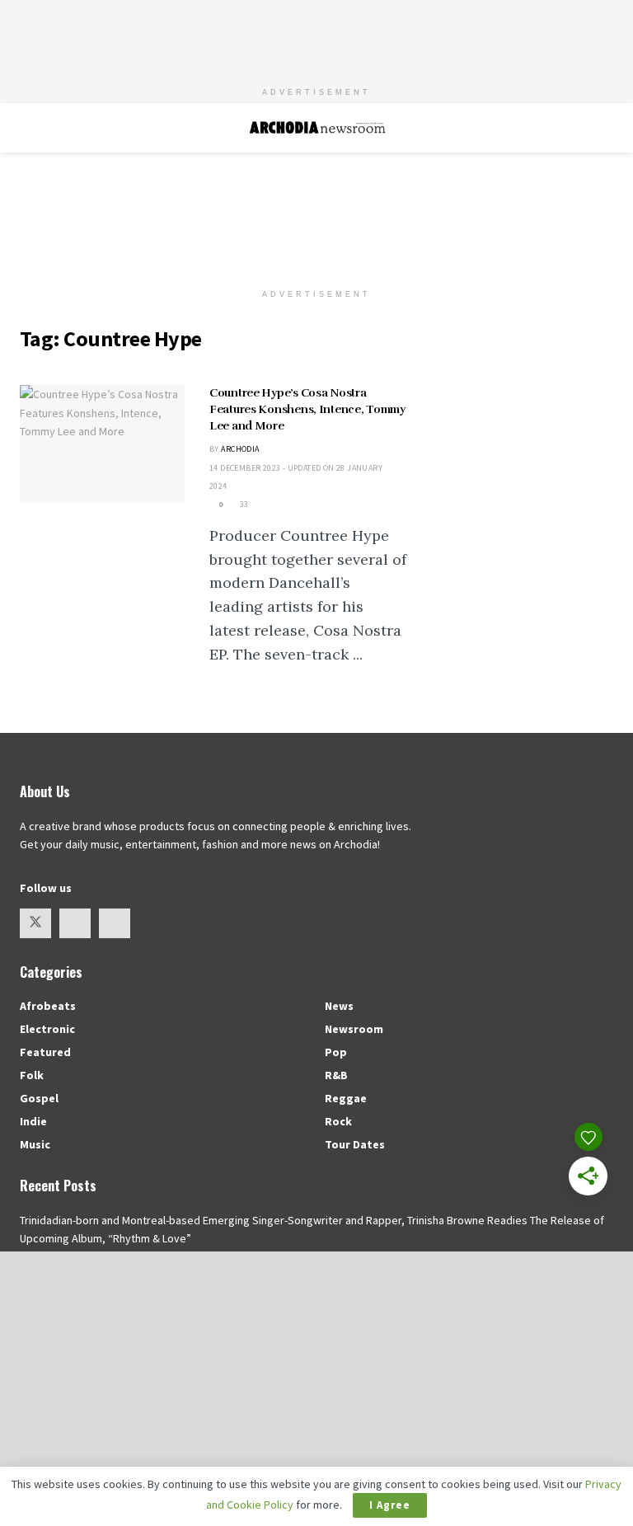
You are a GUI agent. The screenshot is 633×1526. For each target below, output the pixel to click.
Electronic (47, 1028)
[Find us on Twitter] (35, 923)
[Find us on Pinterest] (114, 923)
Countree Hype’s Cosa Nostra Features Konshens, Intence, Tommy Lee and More (307, 409)
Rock (338, 1121)
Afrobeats (48, 1005)
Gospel (39, 1098)
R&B (336, 1075)
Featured (45, 1052)
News (339, 1005)
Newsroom (354, 1028)
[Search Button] (606, 128)
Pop (336, 1052)
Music (35, 1144)
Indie (33, 1121)
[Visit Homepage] (317, 128)
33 (243, 504)
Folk (32, 1075)
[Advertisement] (316, 37)
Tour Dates (355, 1144)
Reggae (346, 1098)
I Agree (389, 1505)
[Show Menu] (27, 128)
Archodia (240, 449)
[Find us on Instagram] (75, 923)
